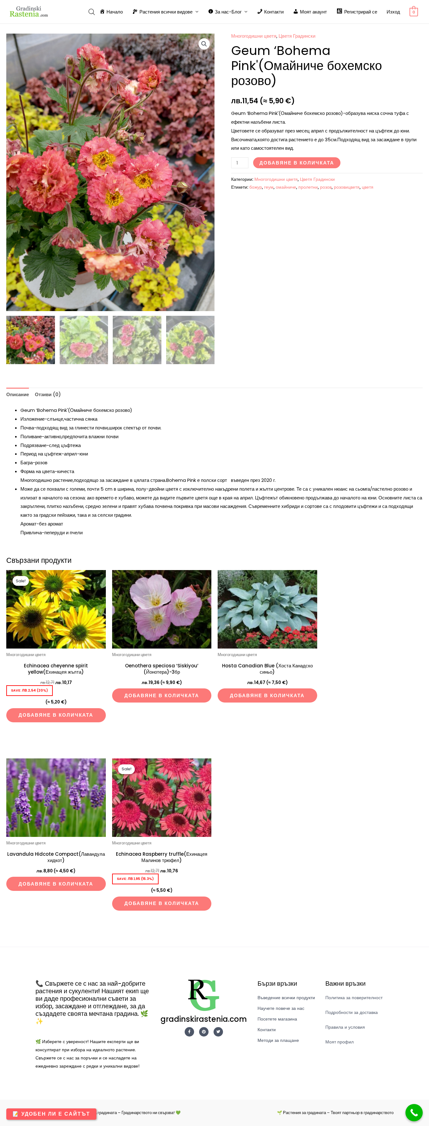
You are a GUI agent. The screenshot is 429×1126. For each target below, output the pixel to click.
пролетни (308, 187)
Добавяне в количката (296, 162)
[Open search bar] (92, 12)
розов (326, 187)
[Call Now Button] (414, 1112)
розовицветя (347, 187)
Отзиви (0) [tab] (48, 394)
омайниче (286, 187)
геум (269, 187)
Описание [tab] (17, 394)
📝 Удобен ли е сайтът (51, 1114)
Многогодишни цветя (253, 36)
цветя (367, 187)
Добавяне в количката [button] (56, 715)
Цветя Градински (297, 36)
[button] (204, 44)
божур (255, 187)
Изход (393, 11)
